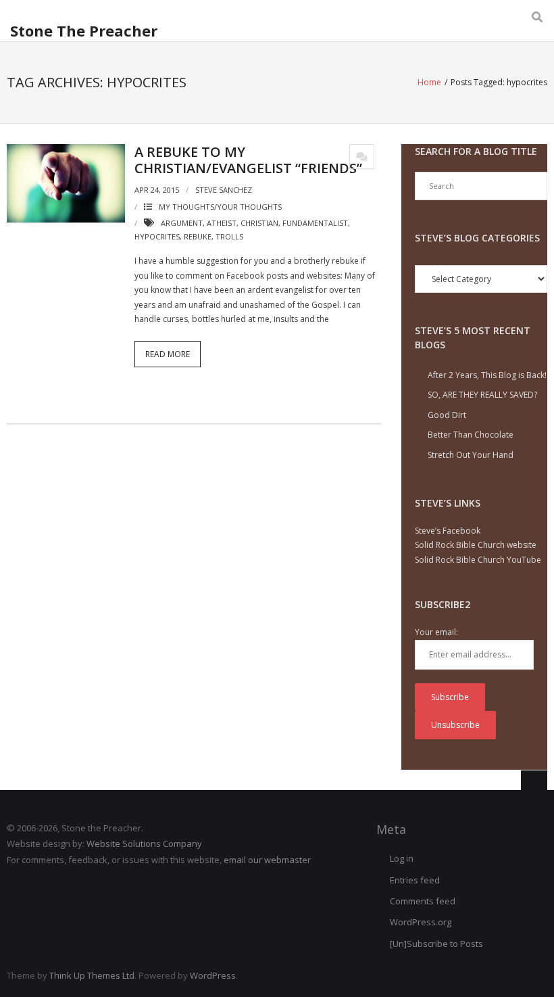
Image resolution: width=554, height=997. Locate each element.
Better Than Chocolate (470, 434)
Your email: (436, 632)
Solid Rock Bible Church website (475, 545)
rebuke (197, 236)
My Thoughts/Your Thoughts (220, 207)
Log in (401, 858)
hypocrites (157, 236)
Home (429, 82)
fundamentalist (315, 223)
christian (259, 223)
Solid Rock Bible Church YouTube (478, 559)
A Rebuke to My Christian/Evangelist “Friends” (248, 160)
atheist (221, 223)
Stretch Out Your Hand (470, 455)
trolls (229, 236)
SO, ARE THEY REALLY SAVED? (482, 394)
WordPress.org (420, 922)
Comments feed (422, 901)
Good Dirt (447, 415)
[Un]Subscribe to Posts (436, 943)
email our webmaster (267, 860)
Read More (167, 354)
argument (182, 223)
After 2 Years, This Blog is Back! (487, 375)
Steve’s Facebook (447, 530)
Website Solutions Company (144, 843)
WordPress (213, 975)
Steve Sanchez (223, 190)
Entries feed (415, 880)
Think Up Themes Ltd (91, 975)
